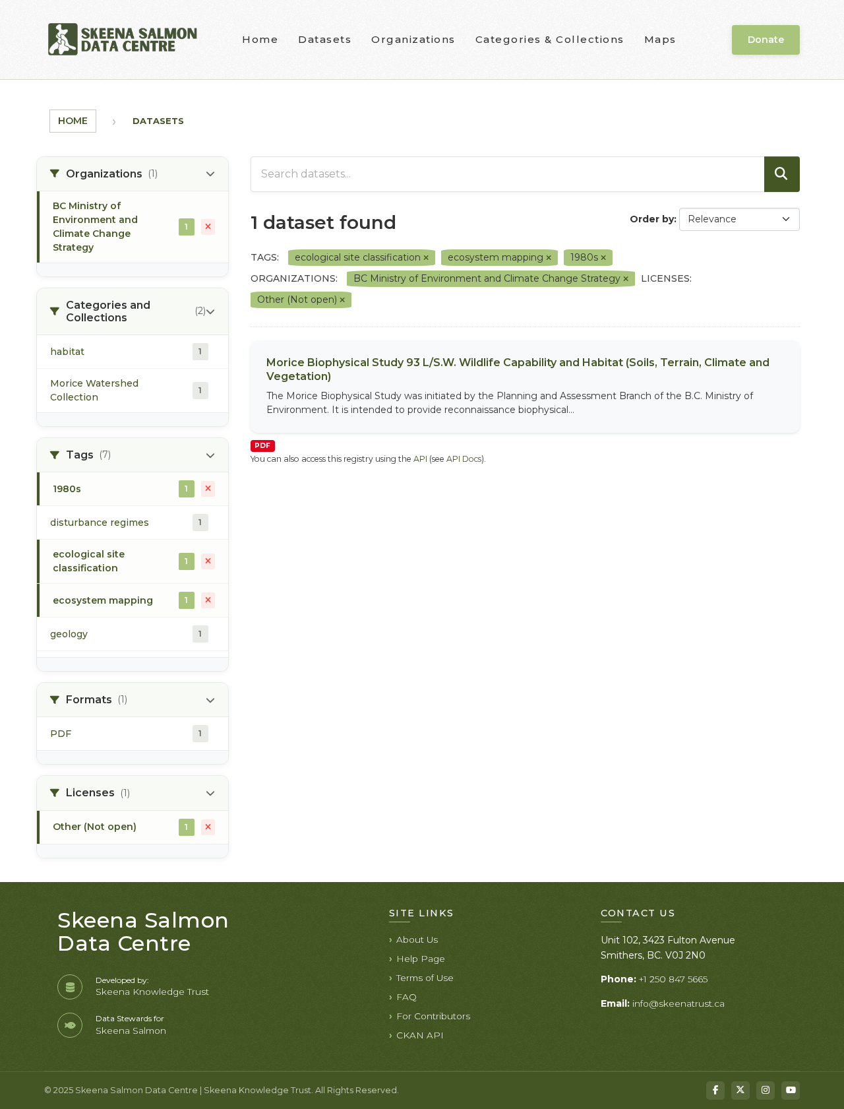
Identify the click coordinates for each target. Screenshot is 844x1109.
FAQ (406, 997)
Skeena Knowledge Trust (152, 991)
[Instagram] (765, 1090)
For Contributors (433, 1016)
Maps (660, 39)
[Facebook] (715, 1090)
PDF (262, 445)
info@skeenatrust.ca (678, 1003)
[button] (132, 174)
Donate (766, 40)
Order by (652, 219)
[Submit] (782, 174)
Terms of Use (425, 977)
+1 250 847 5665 (673, 979)
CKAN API (420, 1035)
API (420, 459)
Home (260, 39)
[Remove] (426, 258)
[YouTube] (790, 1090)
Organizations (413, 39)
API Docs (463, 459)
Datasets (324, 39)
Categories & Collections (549, 39)
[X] (740, 1090)
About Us (417, 939)
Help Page (420, 958)
